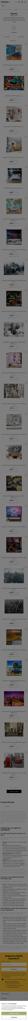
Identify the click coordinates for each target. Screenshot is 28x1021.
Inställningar (14, 1017)
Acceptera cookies (14, 1013)
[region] (14, 1011)
